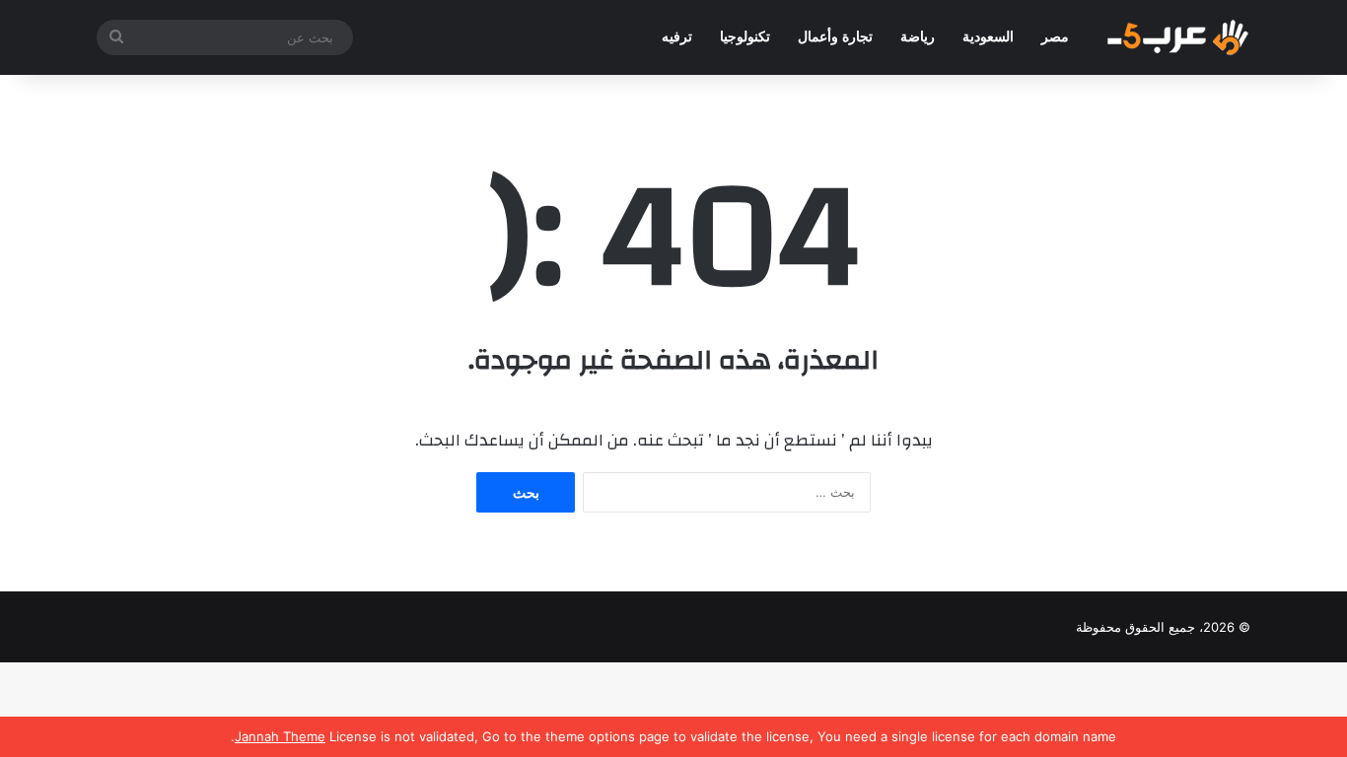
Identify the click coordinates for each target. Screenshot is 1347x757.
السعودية (988, 37)
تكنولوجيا (745, 37)
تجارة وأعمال (835, 37)
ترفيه (677, 37)
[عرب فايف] (1176, 37)
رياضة (917, 37)
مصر (1055, 37)
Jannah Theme (280, 736)
